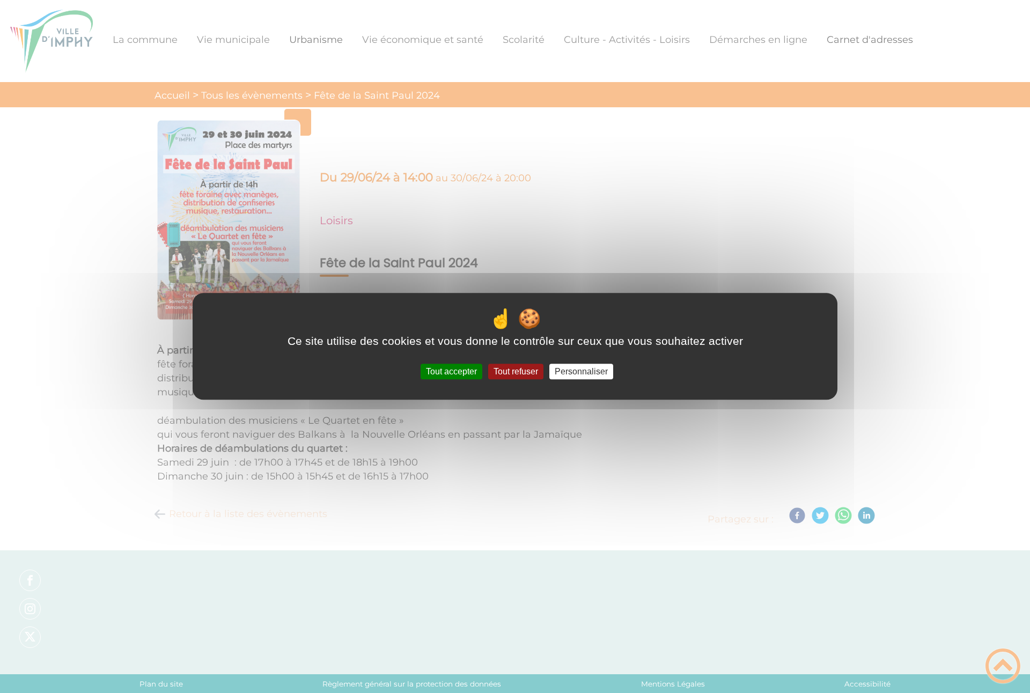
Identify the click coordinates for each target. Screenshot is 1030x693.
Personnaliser (581, 371)
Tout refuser (516, 371)
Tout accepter (451, 371)
